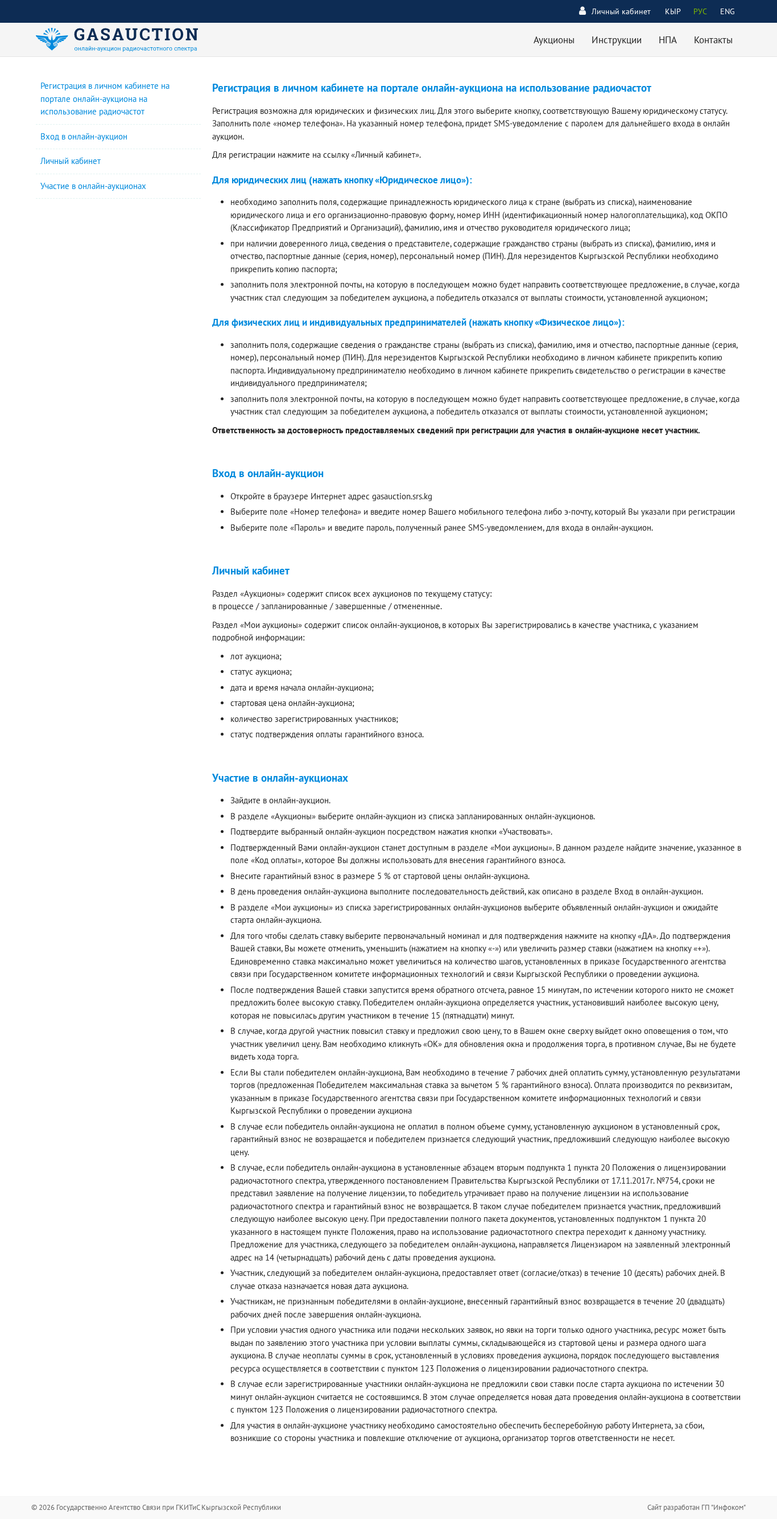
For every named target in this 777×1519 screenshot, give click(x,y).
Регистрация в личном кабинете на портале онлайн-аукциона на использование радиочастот (105, 98)
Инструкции (617, 40)
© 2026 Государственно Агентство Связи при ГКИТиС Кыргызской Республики (156, 1507)
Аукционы (554, 40)
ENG (727, 11)
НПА (668, 40)
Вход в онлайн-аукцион (83, 136)
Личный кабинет (621, 11)
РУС (700, 11)
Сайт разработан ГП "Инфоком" (696, 1507)
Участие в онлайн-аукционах (93, 185)
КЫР (673, 11)
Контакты (713, 40)
